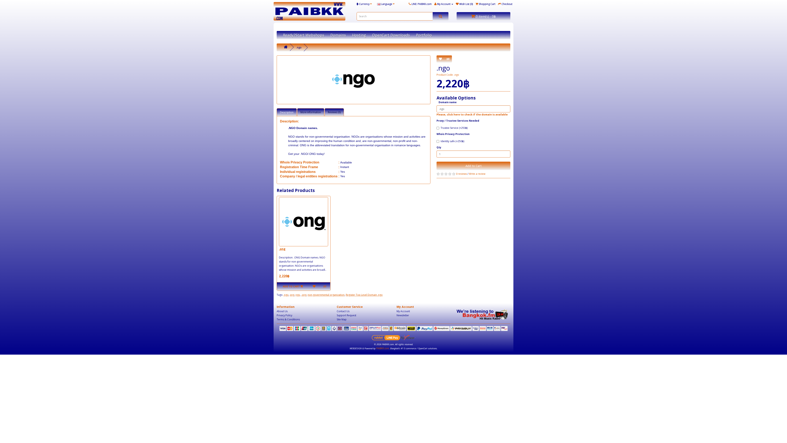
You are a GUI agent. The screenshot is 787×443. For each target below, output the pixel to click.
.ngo (298, 47)
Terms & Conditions (288, 319)
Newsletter (403, 315)
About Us (282, 311)
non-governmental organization (326, 295)
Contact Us (343, 311)
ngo (298, 295)
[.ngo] (353, 79)
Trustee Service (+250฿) (454, 128)
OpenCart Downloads (391, 35)
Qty (439, 147)
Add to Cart (473, 166)
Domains (338, 35)
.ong (282, 249)
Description (286, 112)
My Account (403, 311)
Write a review (477, 174)
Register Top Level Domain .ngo (364, 295)
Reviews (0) (334, 112)
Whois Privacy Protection (453, 134)
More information (310, 112)
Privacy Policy (284, 315)
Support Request (346, 315)
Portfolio (424, 35)
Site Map (342, 319)
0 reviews (461, 174)
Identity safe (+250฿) (452, 141)
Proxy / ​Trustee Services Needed (458, 120)
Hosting (359, 35)
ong (292, 295)
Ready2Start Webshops (303, 35)
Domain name (448, 102)
